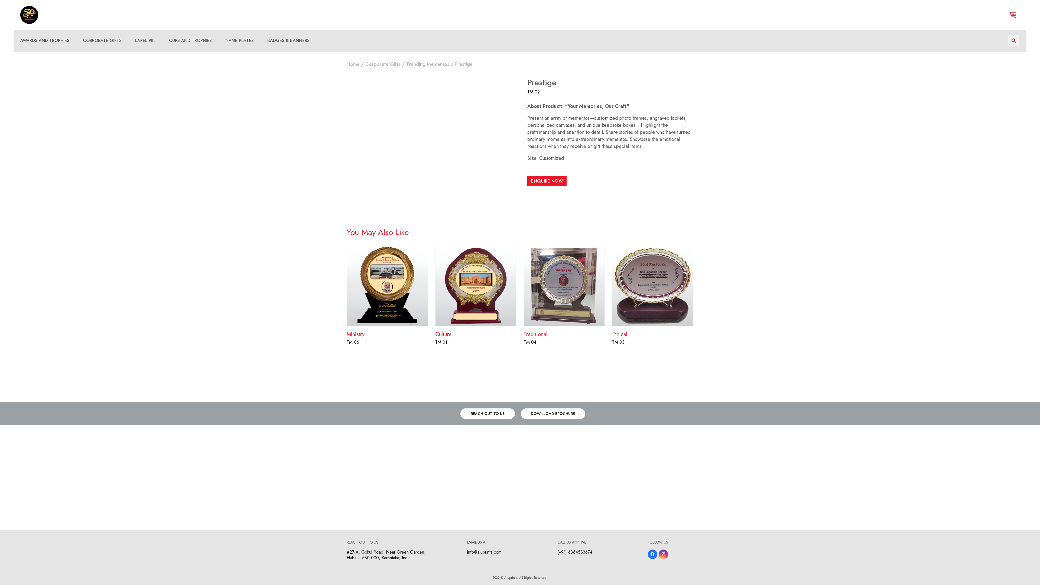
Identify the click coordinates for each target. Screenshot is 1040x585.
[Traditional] (564, 248)
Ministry (356, 334)
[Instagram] (663, 554)
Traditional (535, 334)
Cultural (444, 334)
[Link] (29, 15)
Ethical (619, 334)
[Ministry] (387, 248)
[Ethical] (652, 248)
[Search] (1013, 40)
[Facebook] (652, 554)
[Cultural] (475, 248)
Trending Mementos (427, 64)
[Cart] (1012, 15)
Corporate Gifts (383, 64)
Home (353, 64)
